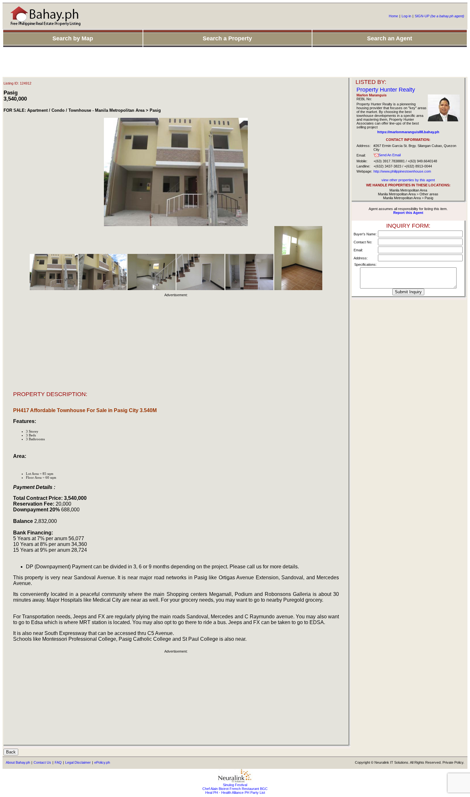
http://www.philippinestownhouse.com (402, 171)
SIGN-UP (439, 16)
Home (393, 16)
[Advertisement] (235, 62)
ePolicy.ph (102, 762)
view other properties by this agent (408, 180)
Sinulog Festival (235, 785)
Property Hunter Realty (385, 89)
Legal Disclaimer (78, 762)
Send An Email (390, 155)
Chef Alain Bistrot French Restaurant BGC (235, 789)
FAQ (58, 762)
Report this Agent (408, 213)
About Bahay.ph (18, 762)
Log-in (406, 16)
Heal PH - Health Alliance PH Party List (235, 792)
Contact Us (42, 762)
